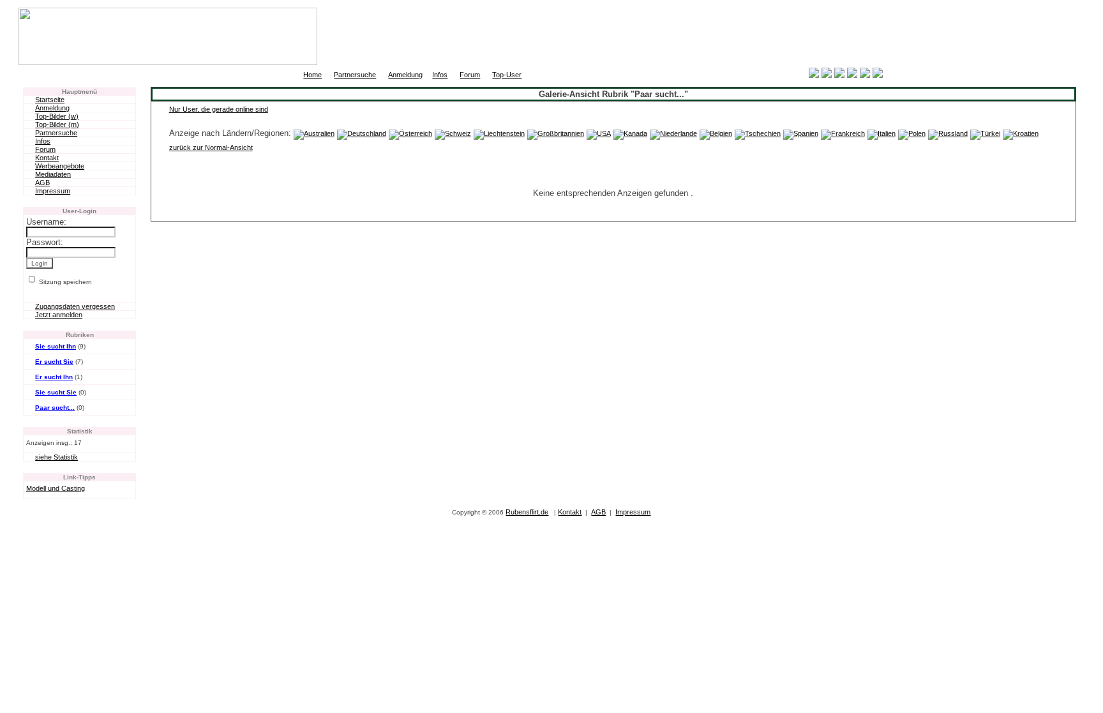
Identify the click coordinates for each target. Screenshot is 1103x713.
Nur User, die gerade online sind (218, 109)
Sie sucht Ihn (55, 346)
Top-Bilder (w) (57, 116)
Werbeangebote (59, 166)
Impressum (52, 191)
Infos (439, 75)
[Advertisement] (935, 36)
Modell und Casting (55, 488)
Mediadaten (53, 174)
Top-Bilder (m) (57, 124)
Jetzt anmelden (58, 315)
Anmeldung (405, 75)
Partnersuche (355, 75)
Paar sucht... (55, 407)
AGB (42, 182)
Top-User (506, 75)
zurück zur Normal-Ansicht (211, 147)
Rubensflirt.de (527, 512)
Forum (470, 75)
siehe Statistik (56, 457)
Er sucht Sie (54, 361)
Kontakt (47, 157)
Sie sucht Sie (56, 392)
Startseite (49, 99)
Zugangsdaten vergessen (75, 306)
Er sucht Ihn (54, 376)
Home (312, 75)
